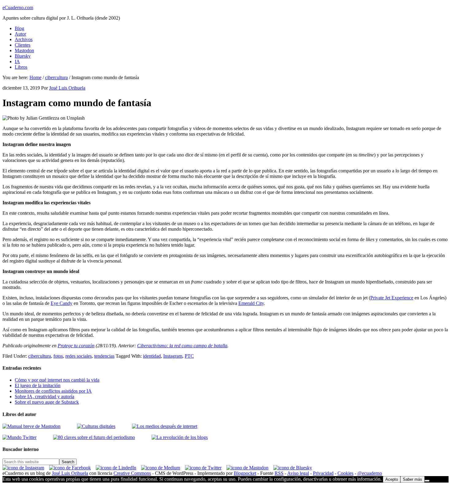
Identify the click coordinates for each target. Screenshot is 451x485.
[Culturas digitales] (31, 426)
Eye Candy (61, 303)
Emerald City (251, 303)
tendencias (104, 356)
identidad (152, 356)
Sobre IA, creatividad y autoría (44, 396)
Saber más (412, 479)
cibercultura (39, 356)
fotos (58, 356)
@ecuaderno (369, 473)
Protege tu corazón (76, 345)
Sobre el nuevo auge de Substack (47, 402)
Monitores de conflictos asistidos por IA (53, 391)
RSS (279, 473)
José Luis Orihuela (70, 473)
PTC (189, 356)
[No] (427, 481)
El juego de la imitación (37, 385)
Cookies (345, 473)
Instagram (172, 356)
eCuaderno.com (17, 7)
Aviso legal (298, 473)
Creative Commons (132, 473)
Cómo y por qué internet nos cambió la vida (57, 380)
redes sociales (78, 356)
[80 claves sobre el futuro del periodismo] (94, 437)
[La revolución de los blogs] (180, 437)
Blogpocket (245, 473)
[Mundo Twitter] (19, 437)
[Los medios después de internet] (164, 426)
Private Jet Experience (391, 297)
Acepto (391, 479)
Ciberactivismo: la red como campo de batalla (182, 345)
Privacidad (323, 473)
